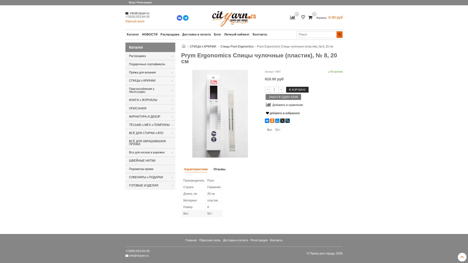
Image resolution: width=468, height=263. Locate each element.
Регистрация (259, 240)
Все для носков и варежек (147, 152)
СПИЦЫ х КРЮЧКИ (142, 80)
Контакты (260, 34)
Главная (191, 240)
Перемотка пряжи (141, 169)
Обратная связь (210, 240)
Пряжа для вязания (142, 72)
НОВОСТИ (150, 34)
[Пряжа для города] (234, 16)
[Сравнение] (292, 17)
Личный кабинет (237, 34)
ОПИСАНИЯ (137, 108)
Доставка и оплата (196, 34)
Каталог (133, 34)
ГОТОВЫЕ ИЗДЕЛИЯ (143, 185)
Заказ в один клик (283, 97)
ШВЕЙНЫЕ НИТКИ (142, 160)
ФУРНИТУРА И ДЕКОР (144, 116)
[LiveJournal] (287, 121)
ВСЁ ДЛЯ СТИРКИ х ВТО (146, 133)
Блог (217, 34)
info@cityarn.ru (139, 13)
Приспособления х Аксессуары (141, 90)
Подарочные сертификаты (147, 64)
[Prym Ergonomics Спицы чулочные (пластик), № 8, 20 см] (220, 113)
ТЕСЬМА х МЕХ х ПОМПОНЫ (149, 124)
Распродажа (170, 34)
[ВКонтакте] (267, 121)
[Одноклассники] (272, 121)
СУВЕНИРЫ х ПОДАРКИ (146, 177)
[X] (282, 121)
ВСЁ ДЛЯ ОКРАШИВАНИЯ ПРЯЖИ (147, 143)
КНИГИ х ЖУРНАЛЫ (143, 100)
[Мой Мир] (277, 121)
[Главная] (184, 46)
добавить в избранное (284, 113)
